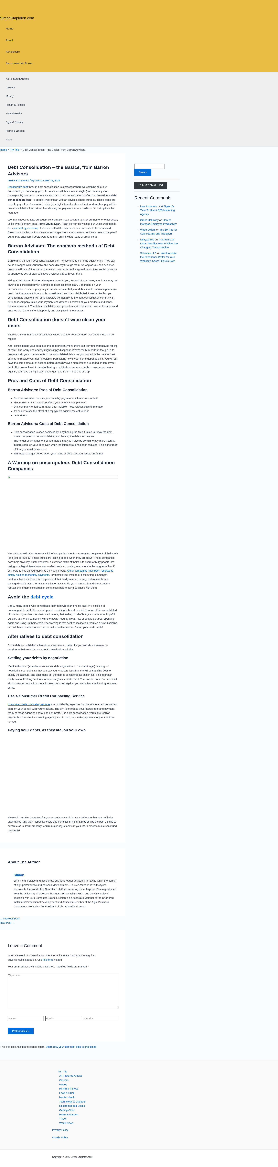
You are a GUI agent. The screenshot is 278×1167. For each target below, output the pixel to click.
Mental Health (14, 113)
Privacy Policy (60, 1130)
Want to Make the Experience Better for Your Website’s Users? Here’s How (158, 257)
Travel (62, 1118)
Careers (10, 87)
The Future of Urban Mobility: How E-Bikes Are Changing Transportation (159, 243)
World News (66, 1123)
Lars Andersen (148, 206)
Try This (62, 1071)
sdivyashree (147, 239)
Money (10, 96)
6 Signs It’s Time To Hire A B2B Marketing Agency (157, 210)
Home (9, 28)
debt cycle (41, 596)
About (9, 40)
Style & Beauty (14, 122)
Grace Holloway (149, 220)
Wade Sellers (148, 229)
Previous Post (9, 918)
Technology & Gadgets (72, 1101)
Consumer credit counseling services (29, 704)
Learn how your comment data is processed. (71, 1046)
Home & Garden (15, 130)
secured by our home (26, 228)
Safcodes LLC (148, 253)
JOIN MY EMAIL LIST (150, 185)
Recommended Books (19, 63)
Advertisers (13, 51)
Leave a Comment (18, 180)
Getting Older (67, 1110)
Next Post (7, 922)
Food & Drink (66, 1093)
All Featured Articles (17, 78)
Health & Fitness (15, 104)
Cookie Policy (60, 1137)
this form (48, 959)
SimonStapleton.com (17, 18)
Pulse (9, 139)
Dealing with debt (18, 187)
